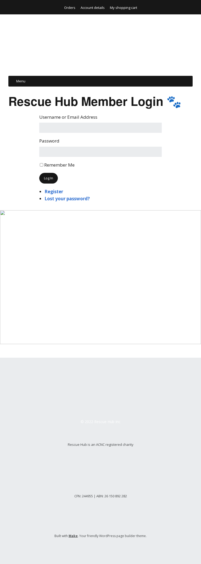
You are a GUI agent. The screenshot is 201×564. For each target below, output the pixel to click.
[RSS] (100, 548)
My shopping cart (123, 7)
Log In (48, 178)
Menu (20, 81)
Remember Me (59, 165)
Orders (69, 7)
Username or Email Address (68, 117)
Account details (93, 7)
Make (73, 536)
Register (53, 192)
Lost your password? (67, 199)
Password (49, 141)
